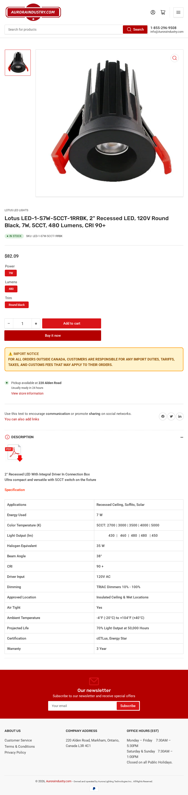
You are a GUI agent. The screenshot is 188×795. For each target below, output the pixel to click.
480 (11, 289)
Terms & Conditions (20, 746)
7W (11, 273)
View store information (27, 393)
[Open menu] (178, 12)
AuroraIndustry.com (58, 781)
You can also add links (22, 419)
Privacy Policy (15, 752)
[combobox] (76, 29)
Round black (17, 305)
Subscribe (127, 706)
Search (138, 29)
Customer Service (18, 740)
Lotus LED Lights (16, 210)
